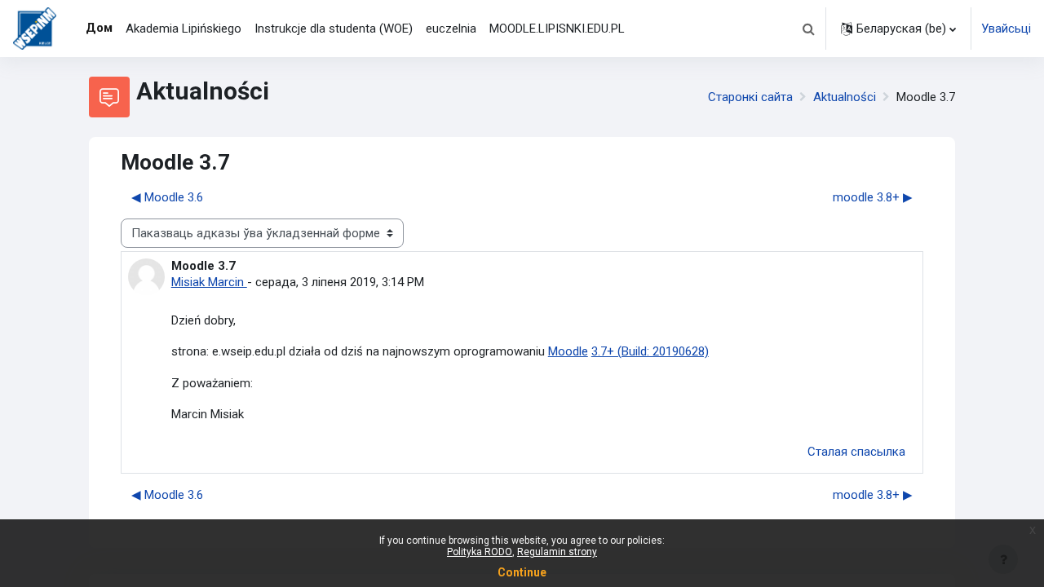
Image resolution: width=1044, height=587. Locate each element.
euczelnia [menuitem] (451, 28)
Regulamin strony (557, 552)
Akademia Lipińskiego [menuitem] (183, 28)
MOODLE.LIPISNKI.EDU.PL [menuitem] (557, 28)
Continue (522, 572)
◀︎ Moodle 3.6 (167, 197)
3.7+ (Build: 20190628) (650, 351)
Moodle (568, 351)
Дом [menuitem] (99, 27)
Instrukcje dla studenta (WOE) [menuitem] (333, 28)
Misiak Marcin (209, 282)
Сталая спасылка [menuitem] (856, 451)
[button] (808, 28)
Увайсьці (1006, 28)
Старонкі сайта (750, 97)
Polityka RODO (479, 552)
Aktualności (844, 97)
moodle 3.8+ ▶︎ (873, 197)
